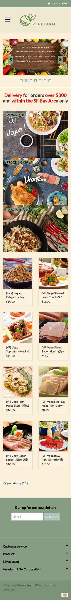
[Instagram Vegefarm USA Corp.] (39, 528)
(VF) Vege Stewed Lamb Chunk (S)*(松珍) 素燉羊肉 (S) (53, 295)
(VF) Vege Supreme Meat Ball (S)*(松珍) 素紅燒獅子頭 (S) (17, 349)
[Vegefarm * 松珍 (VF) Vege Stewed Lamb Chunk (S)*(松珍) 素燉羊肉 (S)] (53, 273)
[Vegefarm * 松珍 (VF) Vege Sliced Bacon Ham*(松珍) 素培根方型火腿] (53, 327)
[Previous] (10, 60)
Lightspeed (9, 589)
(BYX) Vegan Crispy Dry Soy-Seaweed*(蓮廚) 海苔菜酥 (17, 295)
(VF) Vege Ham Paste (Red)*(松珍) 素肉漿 (17, 404)
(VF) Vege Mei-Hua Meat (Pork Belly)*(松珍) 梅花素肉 (53, 404)
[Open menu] (7, 19)
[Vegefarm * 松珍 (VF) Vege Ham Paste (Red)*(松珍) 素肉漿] (18, 381)
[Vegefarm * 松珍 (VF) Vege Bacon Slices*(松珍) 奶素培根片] (18, 436)
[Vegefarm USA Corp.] (43, 19)
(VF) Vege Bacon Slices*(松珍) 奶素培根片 (17, 458)
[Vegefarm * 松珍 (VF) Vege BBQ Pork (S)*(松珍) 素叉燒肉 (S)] (53, 436)
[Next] (60, 60)
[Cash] (64, 594)
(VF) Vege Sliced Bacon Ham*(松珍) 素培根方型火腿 (53, 349)
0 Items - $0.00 (60, 3)
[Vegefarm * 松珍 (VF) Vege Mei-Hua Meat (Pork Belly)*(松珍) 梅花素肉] (53, 381)
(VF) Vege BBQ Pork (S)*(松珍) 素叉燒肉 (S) (52, 458)
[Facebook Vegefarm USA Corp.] (32, 528)
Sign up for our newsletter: (35, 507)
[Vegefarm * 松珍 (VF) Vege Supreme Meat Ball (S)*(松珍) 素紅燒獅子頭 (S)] (18, 327)
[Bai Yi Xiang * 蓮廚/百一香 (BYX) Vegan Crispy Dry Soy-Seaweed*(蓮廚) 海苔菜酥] (18, 273)
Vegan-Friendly (15, 483)
